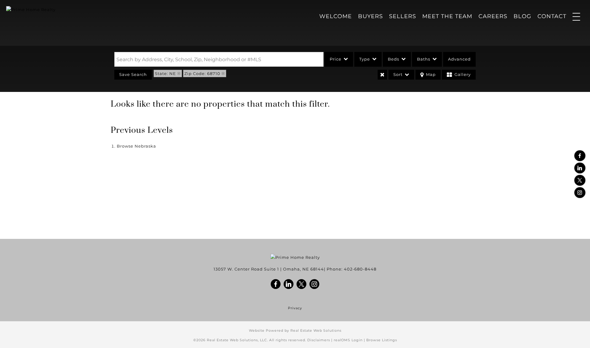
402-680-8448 (360, 269)
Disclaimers (318, 340)
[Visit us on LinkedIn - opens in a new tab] (579, 168)
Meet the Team (447, 16)
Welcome (335, 16)
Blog (522, 16)
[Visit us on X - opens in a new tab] (579, 180)
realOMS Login (348, 340)
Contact (551, 16)
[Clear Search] (382, 75)
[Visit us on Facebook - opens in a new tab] (579, 155)
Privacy (295, 308)
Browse (136, 146)
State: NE (165, 73)
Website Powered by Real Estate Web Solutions (295, 330)
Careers (492, 16)
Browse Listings (381, 340)
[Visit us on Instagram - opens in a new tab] (579, 192)
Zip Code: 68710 (202, 73)
